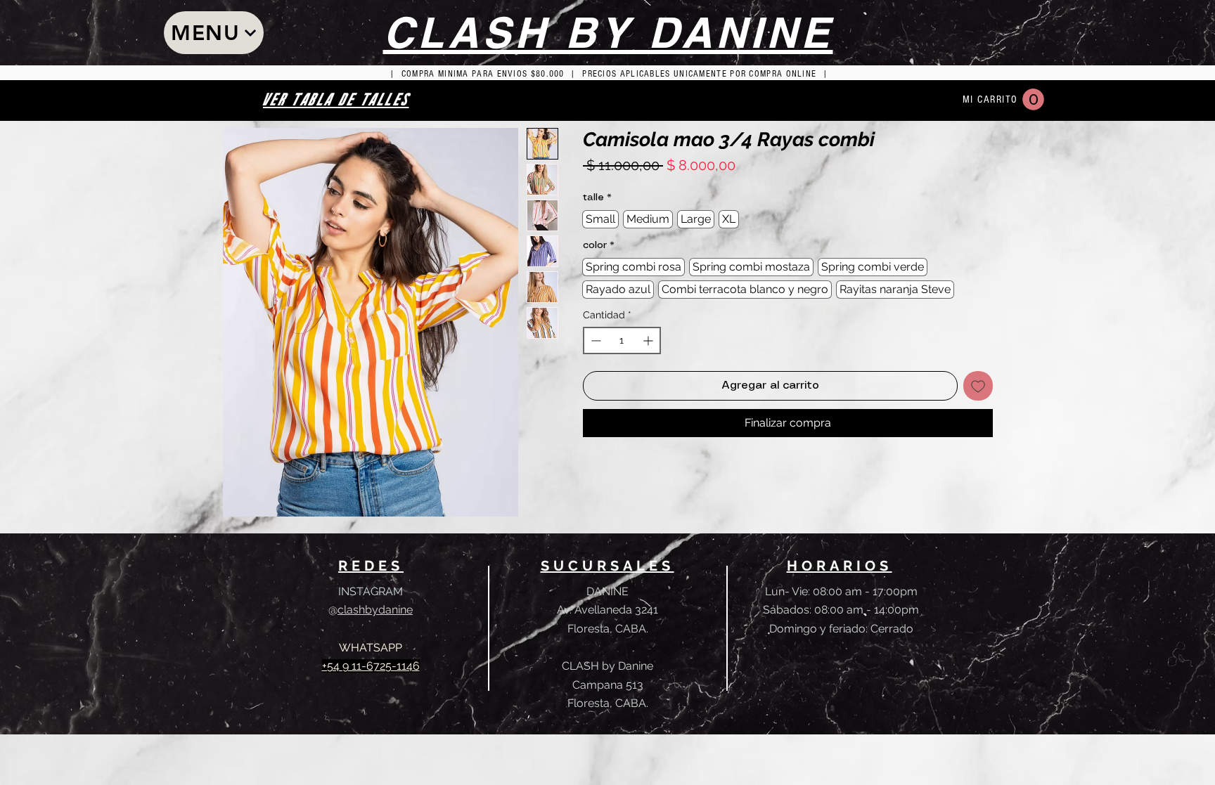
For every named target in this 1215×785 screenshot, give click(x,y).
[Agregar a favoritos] (978, 386)
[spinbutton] (622, 340)
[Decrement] (594, 340)
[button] (1033, 99)
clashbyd (361, 609)
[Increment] (649, 340)
